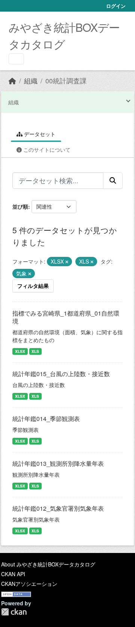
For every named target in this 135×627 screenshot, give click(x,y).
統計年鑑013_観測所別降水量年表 (58, 463)
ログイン (116, 5)
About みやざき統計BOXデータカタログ (48, 564)
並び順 (20, 206)
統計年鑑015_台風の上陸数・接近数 (61, 373)
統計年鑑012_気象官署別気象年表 (58, 508)
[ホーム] (12, 80)
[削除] (66, 262)
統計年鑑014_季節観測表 (46, 418)
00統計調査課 (66, 80)
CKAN (14, 612)
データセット (39, 134)
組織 (31, 80)
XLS (35, 351)
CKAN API (13, 574)
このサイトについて (46, 149)
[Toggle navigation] (16, 58)
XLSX (20, 351)
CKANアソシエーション (29, 583)
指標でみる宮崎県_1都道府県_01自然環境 (65, 317)
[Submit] (113, 180)
